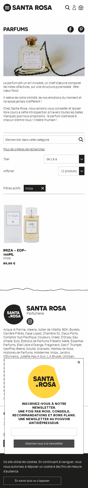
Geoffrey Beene (14, 348)
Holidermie (41, 352)
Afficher (8, 171)
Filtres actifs (12, 188)
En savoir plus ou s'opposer (32, 481)
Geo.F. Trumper (71, 345)
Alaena (32, 329)
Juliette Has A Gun (33, 356)
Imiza (29, 188)
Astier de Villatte (49, 329)
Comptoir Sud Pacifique (19, 337)
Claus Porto (69, 333)
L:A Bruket (54, 356)
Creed (55, 337)
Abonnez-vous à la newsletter (44, 443)
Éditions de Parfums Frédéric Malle (45, 341)
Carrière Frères (13, 333)
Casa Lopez (33, 333)
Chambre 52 (51, 333)
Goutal (31, 348)
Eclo (17, 341)
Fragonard (52, 345)
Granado (43, 348)
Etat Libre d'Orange (30, 345)
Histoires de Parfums (18, 352)
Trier (6, 159)
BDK (65, 329)
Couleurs (44, 337)
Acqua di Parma (14, 329)
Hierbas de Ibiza (62, 348)
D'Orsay (66, 337)
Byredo (74, 329)
